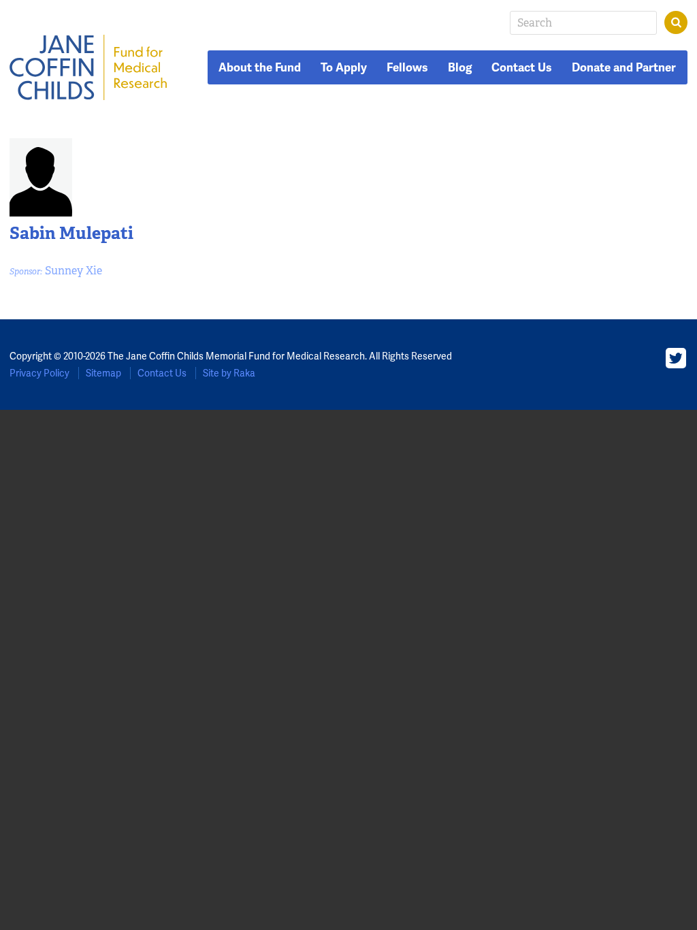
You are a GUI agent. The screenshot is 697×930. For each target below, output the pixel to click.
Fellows (407, 67)
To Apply (344, 67)
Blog (460, 67)
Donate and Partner (624, 67)
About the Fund (259, 67)
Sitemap (103, 373)
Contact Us (521, 67)
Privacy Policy (39, 373)
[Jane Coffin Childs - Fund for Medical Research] (88, 67)
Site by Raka (229, 373)
